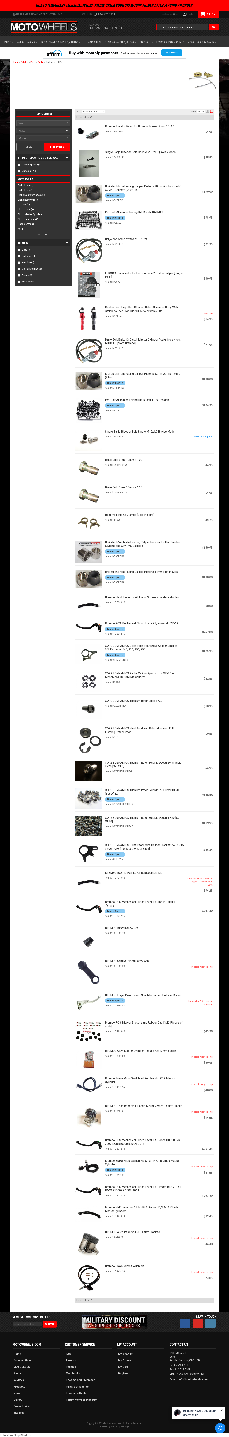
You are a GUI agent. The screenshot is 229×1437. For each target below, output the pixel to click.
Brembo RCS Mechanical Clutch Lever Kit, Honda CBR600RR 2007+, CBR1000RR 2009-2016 (142, 1141)
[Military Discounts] (114, 1321)
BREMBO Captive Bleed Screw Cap (127, 961)
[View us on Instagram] (210, 1323)
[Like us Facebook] (185, 1323)
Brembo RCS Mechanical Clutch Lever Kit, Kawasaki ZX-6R (141, 623)
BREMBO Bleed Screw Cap (122, 928)
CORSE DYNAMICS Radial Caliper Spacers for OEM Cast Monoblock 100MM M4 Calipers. (140, 675)
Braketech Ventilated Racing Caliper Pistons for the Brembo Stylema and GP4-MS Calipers (142, 544)
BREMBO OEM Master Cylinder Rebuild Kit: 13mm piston (140, 1051)
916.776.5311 (179, 1364)
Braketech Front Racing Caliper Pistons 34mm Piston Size (141, 572)
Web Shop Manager (120, 1426)
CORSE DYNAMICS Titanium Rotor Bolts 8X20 (133, 701)
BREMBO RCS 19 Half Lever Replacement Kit (133, 872)
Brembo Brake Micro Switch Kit (124, 1266)
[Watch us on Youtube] (198, 1323)
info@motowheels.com (193, 1379)
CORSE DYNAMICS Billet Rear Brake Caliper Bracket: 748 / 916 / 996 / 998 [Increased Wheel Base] (144, 846)
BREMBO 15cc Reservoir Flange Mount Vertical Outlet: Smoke (143, 1106)
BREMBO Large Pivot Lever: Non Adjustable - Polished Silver (143, 995)
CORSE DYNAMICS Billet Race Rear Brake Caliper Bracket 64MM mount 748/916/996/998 (141, 647)
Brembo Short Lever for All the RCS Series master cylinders (142, 597)
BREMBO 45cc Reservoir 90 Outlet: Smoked (132, 1232)
